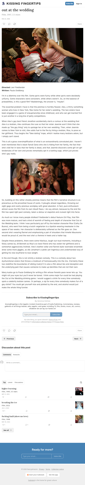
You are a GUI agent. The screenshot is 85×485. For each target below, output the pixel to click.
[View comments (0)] (9, 24)
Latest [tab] (10, 382)
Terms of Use (53, 320)
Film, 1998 (6, 419)
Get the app (53, 475)
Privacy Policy (59, 322)
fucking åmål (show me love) (15, 416)
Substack (31, 480)
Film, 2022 (6, 405)
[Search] (81, 382)
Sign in (79, 3)
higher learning (9, 388)
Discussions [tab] (19, 382)
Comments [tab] (7, 355)
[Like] (4, 24)
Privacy (41, 469)
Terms (48, 469)
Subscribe (69, 4)
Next (76, 339)
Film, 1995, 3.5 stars (9, 391)
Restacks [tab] (16, 355)
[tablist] (11, 354)
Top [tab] (4, 382)
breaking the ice (9, 402)
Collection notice (57, 469)
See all (6, 430)
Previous (10, 339)
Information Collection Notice (42, 322)
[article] (42, 392)
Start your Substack (36, 475)
